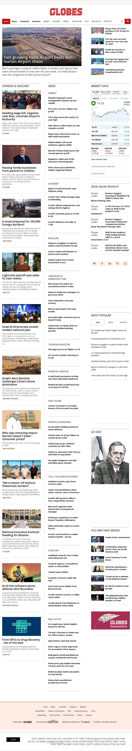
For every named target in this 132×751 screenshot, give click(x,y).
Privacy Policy (68, 715)
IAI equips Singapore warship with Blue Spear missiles (62, 461)
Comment (24, 21)
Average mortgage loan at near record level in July (117, 61)
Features (36, 21)
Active (104, 98)
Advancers (113, 98)
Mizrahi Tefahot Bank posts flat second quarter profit (63, 152)
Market (83, 707)
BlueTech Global (99, 135)
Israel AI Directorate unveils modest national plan (20, 328)
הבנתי (13, 739)
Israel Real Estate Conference (103, 166)
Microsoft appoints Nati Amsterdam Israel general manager (60, 509)
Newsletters (40, 711)
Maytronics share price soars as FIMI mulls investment (63, 135)
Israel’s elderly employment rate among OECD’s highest (64, 206)
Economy (6, 187)
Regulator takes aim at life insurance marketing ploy (61, 160)
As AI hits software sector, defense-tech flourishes (19, 587)
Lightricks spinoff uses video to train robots (20, 276)
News (14, 21)
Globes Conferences (56, 711)
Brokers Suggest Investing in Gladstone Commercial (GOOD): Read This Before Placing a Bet (109, 223)
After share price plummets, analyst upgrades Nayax (62, 168)
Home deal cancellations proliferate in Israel (60, 681)
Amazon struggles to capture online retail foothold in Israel (62, 244)
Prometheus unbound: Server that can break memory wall (116, 549)
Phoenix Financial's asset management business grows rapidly (62, 100)
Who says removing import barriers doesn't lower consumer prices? (20, 436)
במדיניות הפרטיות (55, 741)
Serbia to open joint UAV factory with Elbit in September (64, 453)
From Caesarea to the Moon (116, 558)
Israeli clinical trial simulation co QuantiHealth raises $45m (63, 604)
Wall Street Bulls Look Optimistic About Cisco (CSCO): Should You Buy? (117, 247)
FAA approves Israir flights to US (64, 349)
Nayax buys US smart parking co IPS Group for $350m (117, 31)
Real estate (7, 498)
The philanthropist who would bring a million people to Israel (116, 598)
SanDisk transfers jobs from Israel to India (110, 361)
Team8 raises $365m (58, 572)
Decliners (124, 98)
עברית (93, 711)
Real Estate (97, 144)
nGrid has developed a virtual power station (116, 568)
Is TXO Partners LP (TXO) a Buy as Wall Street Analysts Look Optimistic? (110, 210)
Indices (96, 98)
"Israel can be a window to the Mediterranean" (116, 577)
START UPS (108, 21)
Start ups (6, 292)
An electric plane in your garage (117, 587)
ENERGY (66, 21)
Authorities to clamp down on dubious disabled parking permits (62, 328)
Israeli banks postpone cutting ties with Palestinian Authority (63, 377)
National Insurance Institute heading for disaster (20, 533)
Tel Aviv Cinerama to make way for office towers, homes (63, 633)
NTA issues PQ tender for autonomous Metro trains (61, 285)
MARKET (46, 21)
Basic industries (9, 448)
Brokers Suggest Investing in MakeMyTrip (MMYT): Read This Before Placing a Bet (110, 197)
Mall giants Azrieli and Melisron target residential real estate (63, 656)
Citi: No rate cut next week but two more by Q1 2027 (116, 41)
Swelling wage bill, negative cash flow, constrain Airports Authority (21, 116)
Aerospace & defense (10, 399)
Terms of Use (55, 715)
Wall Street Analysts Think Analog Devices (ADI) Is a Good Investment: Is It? (108, 236)
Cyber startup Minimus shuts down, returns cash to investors (64, 491)
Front (6, 21)
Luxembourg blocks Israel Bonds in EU (114, 70)
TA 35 (94, 127)
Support (89, 715)
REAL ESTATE (96, 21)
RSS (69, 711)
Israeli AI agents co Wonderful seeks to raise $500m (63, 565)
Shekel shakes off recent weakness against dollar (60, 143)
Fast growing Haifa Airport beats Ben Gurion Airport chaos (38, 59)
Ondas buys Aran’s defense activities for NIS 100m (61, 444)
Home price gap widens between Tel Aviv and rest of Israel (64, 664)
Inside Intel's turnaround (117, 537)
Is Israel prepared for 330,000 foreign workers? (21, 223)
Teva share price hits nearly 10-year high (109, 375)
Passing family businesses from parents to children (19, 169)
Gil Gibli (96, 432)
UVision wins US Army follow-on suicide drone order (63, 436)
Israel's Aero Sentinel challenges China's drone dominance (18, 381)
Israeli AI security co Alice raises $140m (115, 50)
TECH (87, 21)
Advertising (41, 715)
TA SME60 (96, 139)
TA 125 (95, 131)
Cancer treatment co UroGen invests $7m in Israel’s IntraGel (63, 407)
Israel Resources (98, 173)
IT (3, 344)
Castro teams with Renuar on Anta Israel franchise (62, 252)
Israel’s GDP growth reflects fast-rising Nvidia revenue (62, 499)
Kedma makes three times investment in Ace (61, 261)
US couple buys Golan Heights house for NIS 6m (62, 625)
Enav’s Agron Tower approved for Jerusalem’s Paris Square (62, 647)
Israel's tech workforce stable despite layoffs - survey (63, 535)
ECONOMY (56, 21)
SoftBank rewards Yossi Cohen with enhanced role (63, 556)
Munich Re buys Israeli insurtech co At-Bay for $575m (63, 385)
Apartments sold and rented (62, 641)
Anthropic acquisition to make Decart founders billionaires (63, 518)
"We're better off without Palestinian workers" (18, 484)
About (79, 715)
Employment (7, 241)
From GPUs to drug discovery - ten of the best (21, 641)
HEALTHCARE (77, 21)
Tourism (6, 133)
